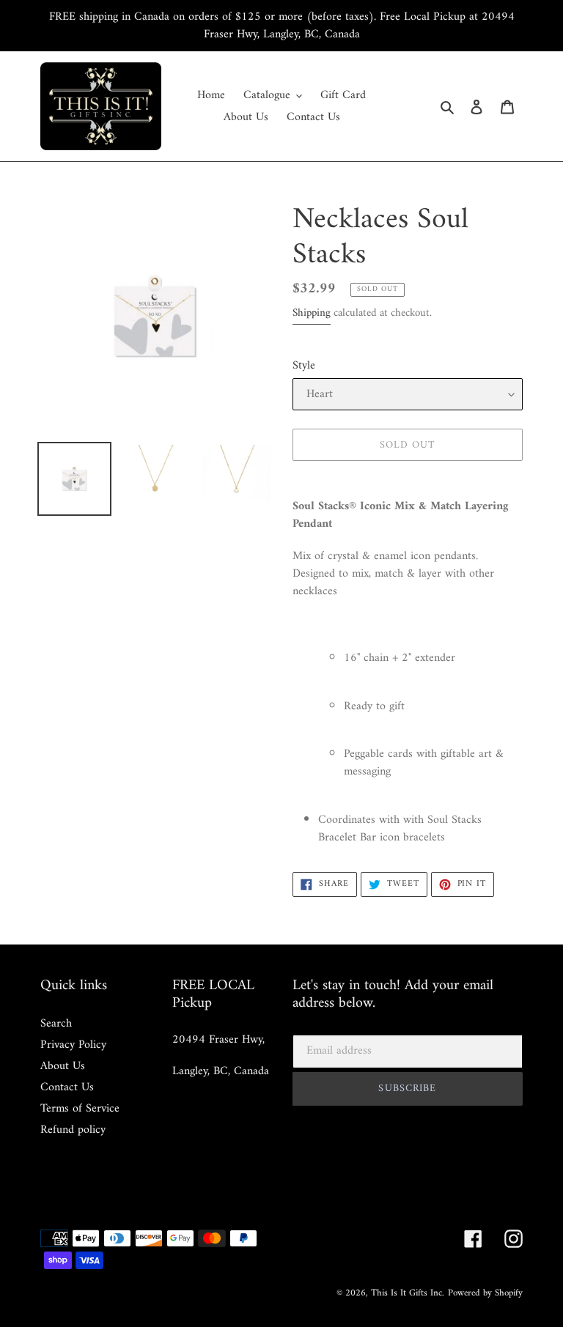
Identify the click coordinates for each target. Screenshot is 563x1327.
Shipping (311, 313)
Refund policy (73, 1130)
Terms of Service (79, 1108)
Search (56, 1023)
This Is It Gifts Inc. (407, 1293)
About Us (62, 1066)
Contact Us (67, 1087)
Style (303, 365)
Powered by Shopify (485, 1293)
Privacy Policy (73, 1045)
